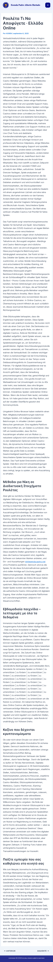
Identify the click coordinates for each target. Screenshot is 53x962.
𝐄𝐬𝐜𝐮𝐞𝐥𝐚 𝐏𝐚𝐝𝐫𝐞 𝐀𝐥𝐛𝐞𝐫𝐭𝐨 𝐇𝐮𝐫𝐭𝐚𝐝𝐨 (25, 5)
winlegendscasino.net (35, 561)
